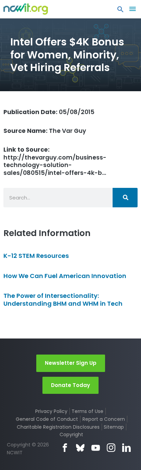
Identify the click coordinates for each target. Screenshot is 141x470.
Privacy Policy (51, 411)
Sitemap (114, 427)
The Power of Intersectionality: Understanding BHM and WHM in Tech (63, 299)
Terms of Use (87, 411)
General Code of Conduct (47, 419)
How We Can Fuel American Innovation (64, 276)
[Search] (125, 197)
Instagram (111, 447)
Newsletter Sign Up (71, 363)
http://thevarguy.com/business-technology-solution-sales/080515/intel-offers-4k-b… (54, 161)
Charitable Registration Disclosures (58, 427)
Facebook (65, 447)
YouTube (95, 447)
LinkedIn (126, 447)
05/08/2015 (48, 112)
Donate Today (70, 385)
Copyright (71, 434)
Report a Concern (103, 419)
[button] (120, 11)
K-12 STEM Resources (36, 255)
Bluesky (80, 447)
